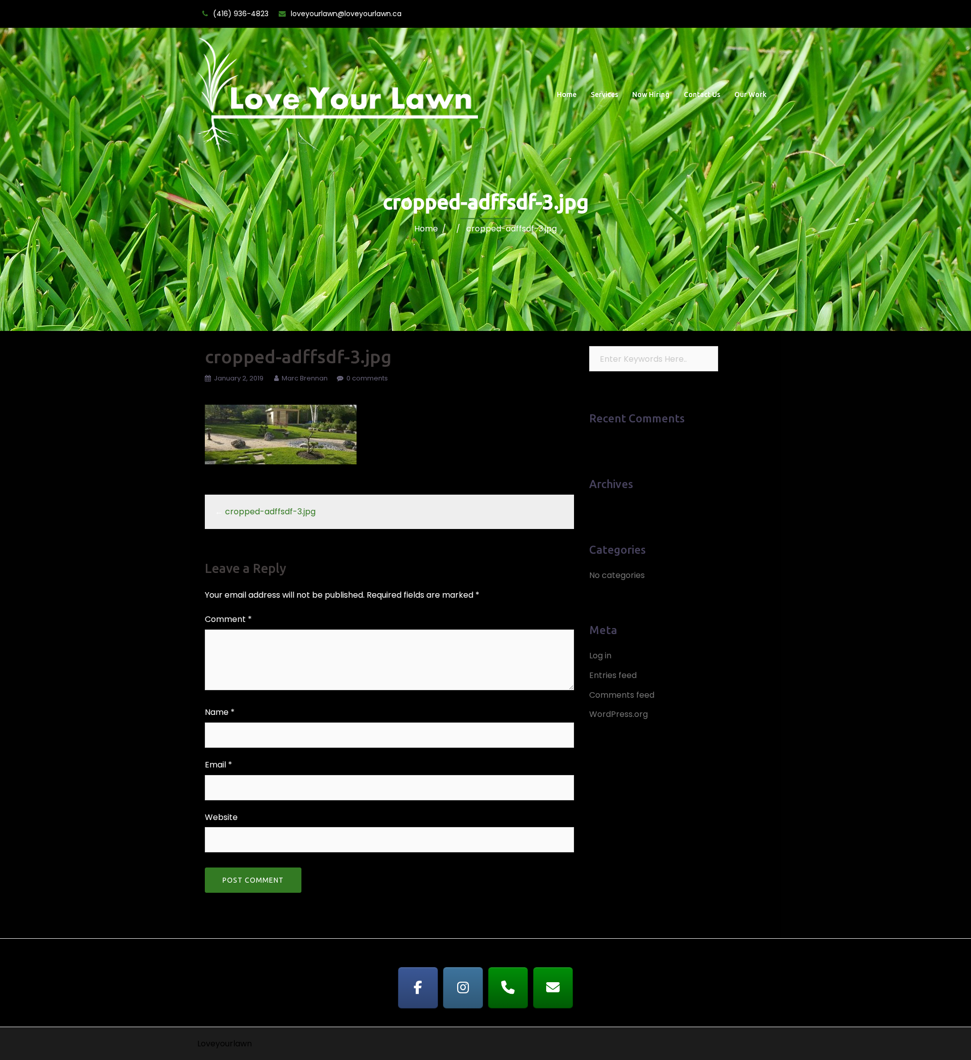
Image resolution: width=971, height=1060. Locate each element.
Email (218, 764)
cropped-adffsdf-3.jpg (270, 511)
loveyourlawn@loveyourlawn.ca (346, 14)
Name (220, 712)
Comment (228, 619)
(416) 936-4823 (241, 14)
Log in (600, 655)
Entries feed (613, 675)
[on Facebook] (418, 988)
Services (604, 94)
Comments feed (621, 695)
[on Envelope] (553, 988)
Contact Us (702, 94)
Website (221, 817)
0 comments (367, 378)
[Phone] (508, 988)
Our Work (750, 94)
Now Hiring (651, 94)
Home (567, 94)
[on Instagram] (463, 988)
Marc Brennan (305, 378)
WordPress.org (618, 714)
